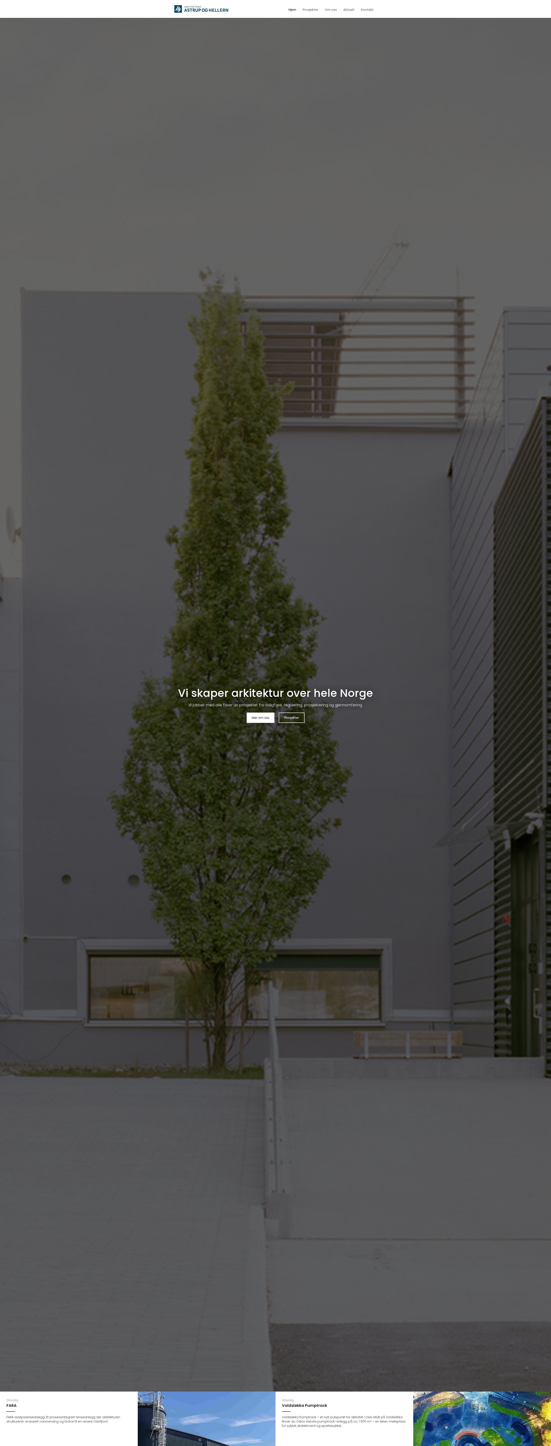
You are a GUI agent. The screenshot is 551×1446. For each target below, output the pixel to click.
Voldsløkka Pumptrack (304, 1405)
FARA (11, 1405)
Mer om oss (260, 718)
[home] (201, 9)
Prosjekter (291, 718)
